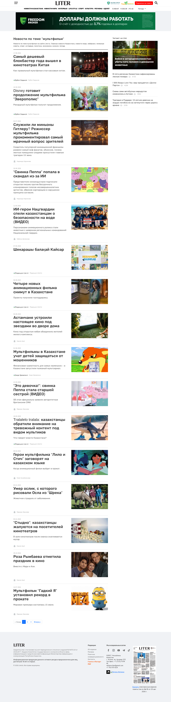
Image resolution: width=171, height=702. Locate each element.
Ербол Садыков (33, 80)
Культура (89, 9)
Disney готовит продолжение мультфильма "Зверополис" (39, 95)
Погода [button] (141, 9)
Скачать (135, 687)
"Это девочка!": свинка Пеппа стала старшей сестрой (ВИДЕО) (34, 390)
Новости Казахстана (33, 9)
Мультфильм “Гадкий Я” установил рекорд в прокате (35, 595)
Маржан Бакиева (23, 409)
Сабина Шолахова (23, 239)
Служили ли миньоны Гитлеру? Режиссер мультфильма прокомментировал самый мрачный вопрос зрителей (38, 133)
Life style (73, 9)
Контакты (91, 659)
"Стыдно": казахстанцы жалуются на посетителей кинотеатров (38, 526)
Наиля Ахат (21, 341)
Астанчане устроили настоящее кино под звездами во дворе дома (36, 321)
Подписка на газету (144, 3)
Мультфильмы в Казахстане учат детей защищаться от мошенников (39, 356)
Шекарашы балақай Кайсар (38, 249)
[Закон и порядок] (114, 3)
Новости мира (50, 9)
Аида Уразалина (35, 375)
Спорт (81, 9)
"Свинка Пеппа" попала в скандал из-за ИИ (36, 174)
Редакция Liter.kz (36, 273)
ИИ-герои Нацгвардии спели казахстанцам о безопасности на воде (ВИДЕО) (34, 215)
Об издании (92, 649)
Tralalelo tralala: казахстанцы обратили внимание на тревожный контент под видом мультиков (39, 425)
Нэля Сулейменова (23, 478)
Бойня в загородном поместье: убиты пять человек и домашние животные (134, 61)
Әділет (106, 9)
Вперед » (37, 622)
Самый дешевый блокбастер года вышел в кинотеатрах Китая (37, 60)
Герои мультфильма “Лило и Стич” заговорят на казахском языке (39, 458)
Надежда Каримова (24, 161)
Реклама (91, 652)
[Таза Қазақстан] (128, 3)
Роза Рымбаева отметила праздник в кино (37, 558)
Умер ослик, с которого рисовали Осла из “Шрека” (37, 490)
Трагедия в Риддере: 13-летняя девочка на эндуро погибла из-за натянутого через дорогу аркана (135, 102)
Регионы (98, 9)
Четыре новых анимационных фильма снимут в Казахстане (35, 287)
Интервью (62, 9)
